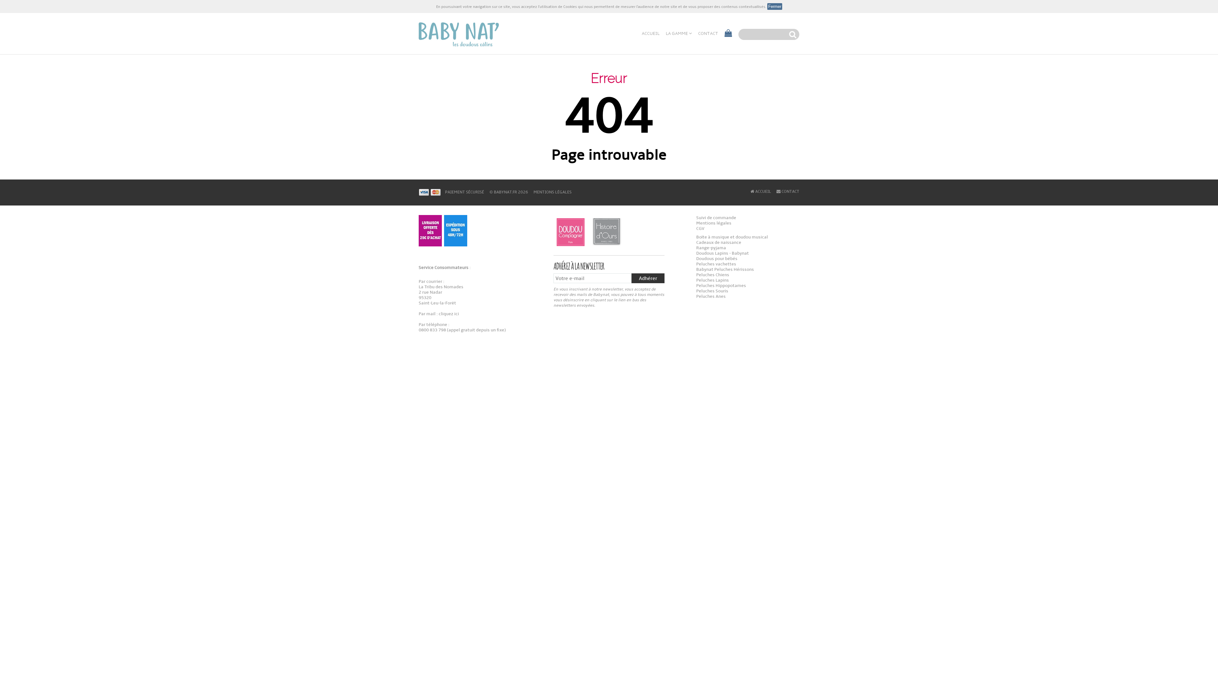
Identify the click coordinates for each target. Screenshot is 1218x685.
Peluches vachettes (716, 264)
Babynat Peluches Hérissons (725, 269)
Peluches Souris (712, 291)
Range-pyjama (711, 248)
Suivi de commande (716, 217)
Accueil (650, 33)
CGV (700, 228)
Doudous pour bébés (716, 258)
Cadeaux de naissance (718, 242)
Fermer (774, 6)
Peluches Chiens (712, 274)
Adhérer (648, 278)
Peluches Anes (711, 296)
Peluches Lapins (712, 280)
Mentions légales (553, 192)
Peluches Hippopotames (721, 285)
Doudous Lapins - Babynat (722, 253)
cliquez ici (448, 313)
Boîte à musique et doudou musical (732, 237)
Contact (708, 33)
